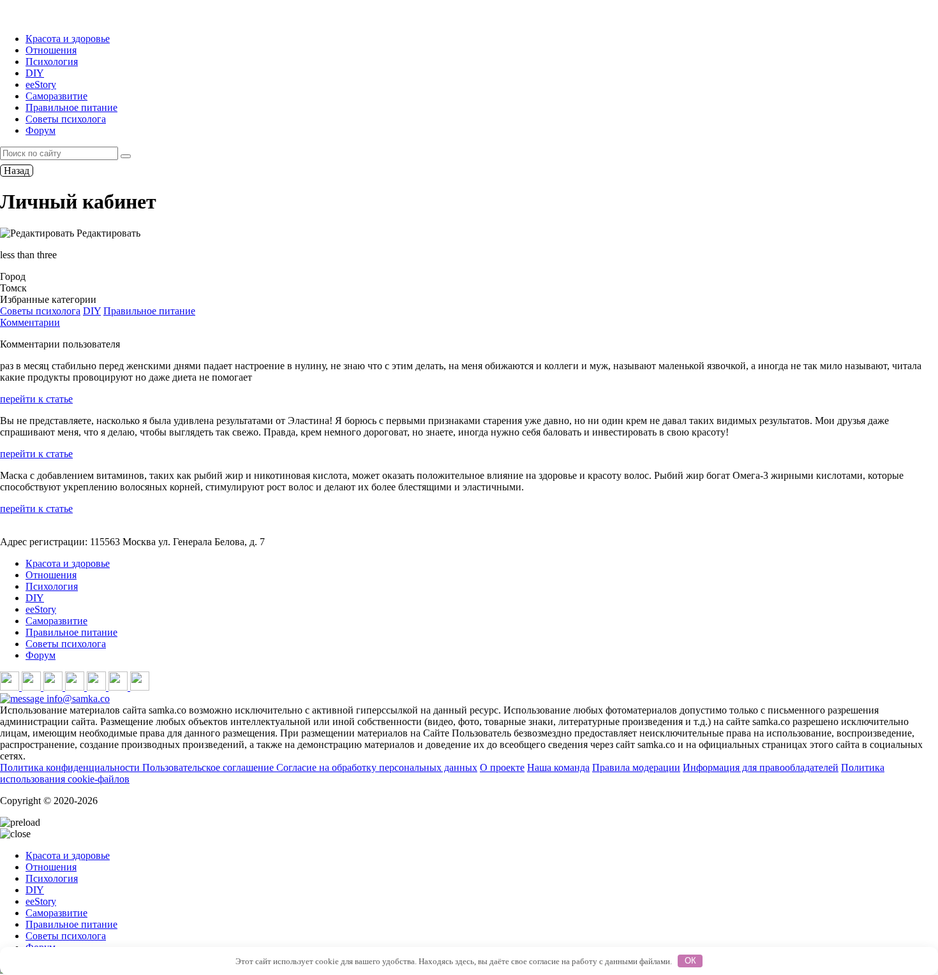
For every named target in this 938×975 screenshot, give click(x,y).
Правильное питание (71, 107)
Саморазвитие (56, 96)
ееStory (41, 84)
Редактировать (107, 233)
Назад (16, 170)
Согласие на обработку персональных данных (376, 767)
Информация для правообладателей (760, 767)
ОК (690, 960)
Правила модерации (636, 767)
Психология (52, 61)
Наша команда (558, 767)
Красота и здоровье (68, 38)
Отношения (51, 50)
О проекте (502, 767)
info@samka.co (77, 698)
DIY (35, 73)
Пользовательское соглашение (209, 767)
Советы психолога (66, 119)
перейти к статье (36, 398)
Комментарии (30, 322)
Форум (41, 130)
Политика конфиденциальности (71, 767)
